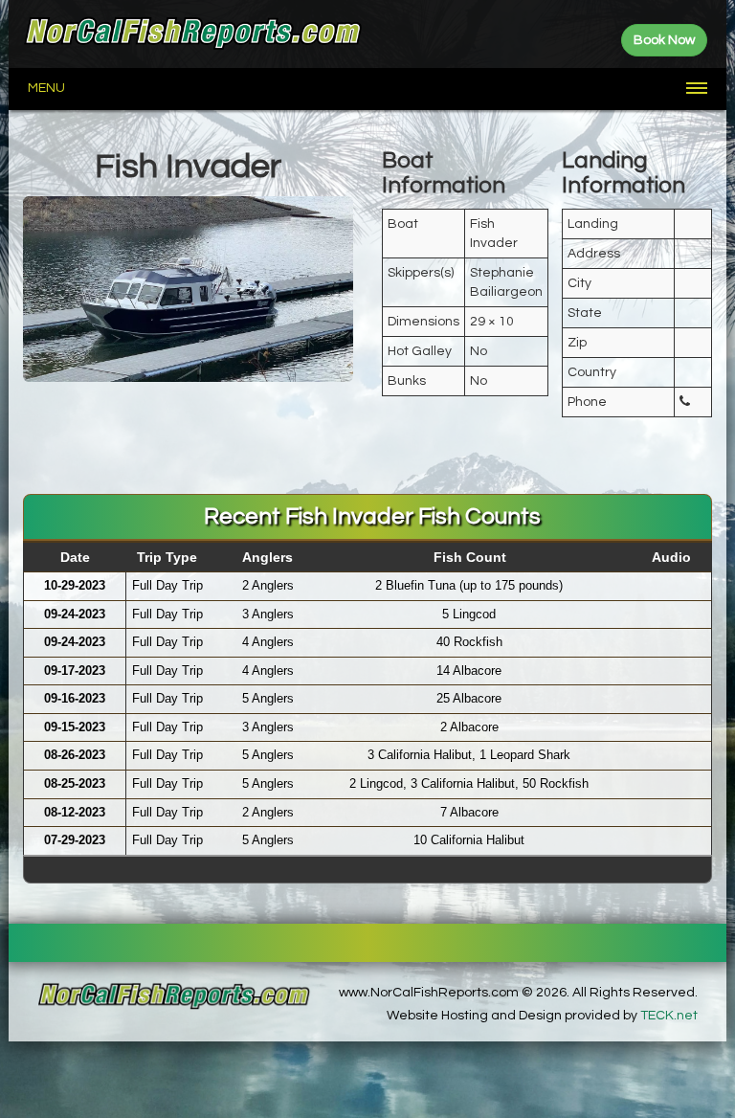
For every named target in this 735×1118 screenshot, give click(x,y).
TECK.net (669, 1015)
